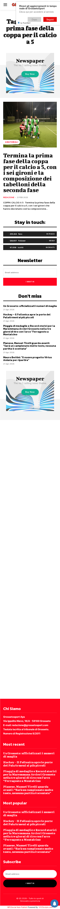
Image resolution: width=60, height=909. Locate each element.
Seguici (50, 19)
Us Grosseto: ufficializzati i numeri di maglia (30, 306)
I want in (30, 281)
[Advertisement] (30, 558)
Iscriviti (50, 247)
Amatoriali (11, 142)
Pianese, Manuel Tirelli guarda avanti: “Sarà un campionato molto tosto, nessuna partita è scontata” (29, 346)
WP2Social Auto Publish (17, 907)
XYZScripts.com (46, 907)
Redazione (8, 197)
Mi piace (50, 234)
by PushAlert (25, 23)
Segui (52, 240)
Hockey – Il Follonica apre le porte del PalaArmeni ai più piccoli (27, 315)
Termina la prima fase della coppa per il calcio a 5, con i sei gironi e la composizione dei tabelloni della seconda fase (30, 172)
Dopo (34, 19)
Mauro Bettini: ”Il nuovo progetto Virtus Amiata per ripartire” (27, 358)
